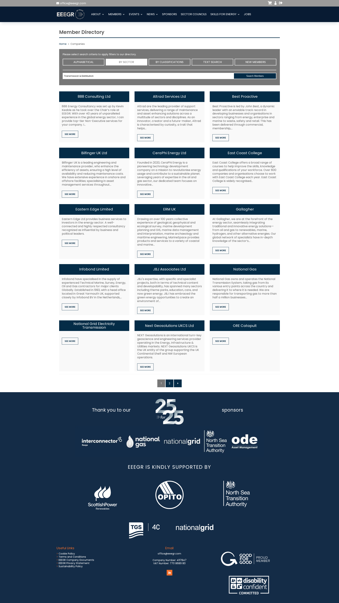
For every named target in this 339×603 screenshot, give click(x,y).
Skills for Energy (223, 14)
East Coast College (245, 152)
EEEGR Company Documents (76, 560)
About (96, 14)
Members (114, 14)
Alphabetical (83, 62)
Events (134, 14)
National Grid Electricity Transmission (94, 325)
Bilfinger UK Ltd (94, 152)
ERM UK (169, 209)
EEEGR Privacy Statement (74, 563)
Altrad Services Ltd (169, 96)
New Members (255, 62)
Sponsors (169, 14)
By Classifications (169, 62)
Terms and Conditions (72, 557)
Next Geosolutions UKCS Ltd (169, 325)
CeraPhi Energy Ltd (169, 152)
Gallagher (245, 209)
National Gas (245, 269)
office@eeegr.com (73, 3)
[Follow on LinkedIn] (169, 572)
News (151, 14)
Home (63, 44)
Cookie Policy (67, 553)
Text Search (212, 62)
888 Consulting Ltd (94, 96)
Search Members (255, 76)
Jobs (247, 14)
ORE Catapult (245, 325)
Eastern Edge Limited (94, 209)
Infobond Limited (94, 269)
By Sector (126, 62)
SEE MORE (70, 134)
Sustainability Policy (71, 566)
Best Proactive (245, 96)
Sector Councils (194, 14)
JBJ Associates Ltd (169, 269)
